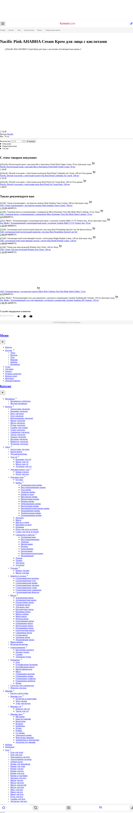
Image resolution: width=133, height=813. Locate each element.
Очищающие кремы (24, 676)
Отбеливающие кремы (31, 504)
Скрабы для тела (17, 799)
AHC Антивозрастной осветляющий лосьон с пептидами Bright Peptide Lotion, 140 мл (38, 241)
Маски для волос (17, 420)
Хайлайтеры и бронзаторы (27, 740)
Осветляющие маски (25, 621)
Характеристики (9, 146)
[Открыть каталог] (68, 808)
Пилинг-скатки (22, 652)
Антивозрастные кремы (31, 485)
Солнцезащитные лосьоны (27, 585)
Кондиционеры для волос (21, 418)
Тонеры (19, 558)
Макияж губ (15, 706)
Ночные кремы (27, 501)
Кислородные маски (25, 609)
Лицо (12, 353)
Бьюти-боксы (16, 452)
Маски (13, 595)
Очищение (15, 660)
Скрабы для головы (19, 427)
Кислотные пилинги (25, 650)
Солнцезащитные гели (26, 581)
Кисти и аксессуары (19, 693)
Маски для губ (22, 462)
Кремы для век (22, 472)
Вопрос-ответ (11, 376)
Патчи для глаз (22, 474)
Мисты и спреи (22, 522)
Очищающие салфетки (26, 678)
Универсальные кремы (31, 513)
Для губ (13, 457)
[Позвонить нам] (131, 24)
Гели (18, 662)
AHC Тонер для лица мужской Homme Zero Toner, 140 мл (25, 249)
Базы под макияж (23, 719)
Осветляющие (27, 549)
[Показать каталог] (2, 24)
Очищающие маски (24, 623)
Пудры (19, 728)
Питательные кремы (30, 506)
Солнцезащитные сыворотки (28, 590)
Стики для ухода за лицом (27, 532)
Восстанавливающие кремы (33, 487)
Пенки (18, 683)
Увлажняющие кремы (30, 511)
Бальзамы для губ (23, 459)
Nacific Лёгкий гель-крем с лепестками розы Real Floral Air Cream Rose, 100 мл (35, 184)
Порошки (20, 527)
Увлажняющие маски (25, 640)
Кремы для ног (17, 769)
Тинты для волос (17, 434)
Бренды (8, 347)
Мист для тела (16, 790)
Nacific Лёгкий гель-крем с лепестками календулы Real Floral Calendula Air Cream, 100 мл (39, 175)
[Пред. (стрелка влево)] (1, 812)
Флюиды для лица (18, 688)
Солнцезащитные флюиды (27, 592)
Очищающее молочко (25, 674)
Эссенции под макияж (25, 742)
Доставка (9, 369)
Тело (12, 357)
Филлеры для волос (19, 439)
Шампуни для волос (19, 441)
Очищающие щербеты (25, 681)
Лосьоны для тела (18, 778)
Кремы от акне (27, 494)
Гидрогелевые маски (25, 602)
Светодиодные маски (25, 630)
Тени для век (21, 701)
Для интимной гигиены (21, 759)
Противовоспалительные (32, 553)
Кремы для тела (17, 773)
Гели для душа (16, 752)
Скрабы (19, 654)
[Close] (2, 342)
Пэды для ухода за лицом (27, 529)
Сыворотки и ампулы (25, 535)
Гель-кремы (26, 490)
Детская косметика (18, 454)
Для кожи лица (17, 477)
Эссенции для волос (19, 444)
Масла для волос (17, 423)
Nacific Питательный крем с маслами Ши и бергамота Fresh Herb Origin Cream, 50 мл (37, 167)
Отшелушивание (17, 647)
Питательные (27, 551)
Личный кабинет (12, 381)
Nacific (10, 134)
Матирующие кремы (30, 499)
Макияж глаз (16, 696)
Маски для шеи (22, 573)
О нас (7, 367)
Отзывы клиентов (13, 374)
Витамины (15, 364)
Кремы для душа (17, 766)
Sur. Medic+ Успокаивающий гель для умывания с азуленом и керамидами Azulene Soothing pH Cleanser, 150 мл (49, 300)
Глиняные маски (23, 605)
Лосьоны (20, 518)
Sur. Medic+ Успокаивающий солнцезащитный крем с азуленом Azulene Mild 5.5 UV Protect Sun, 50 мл (45, 223)
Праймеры (20, 726)
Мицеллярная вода (24, 669)
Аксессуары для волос (20, 409)
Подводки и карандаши (26, 699)
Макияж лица (16, 714)
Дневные (25, 542)
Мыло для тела (17, 794)
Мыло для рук (16, 792)
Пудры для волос (17, 425)
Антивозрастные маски (26, 600)
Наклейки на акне (24, 525)
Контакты (9, 378)
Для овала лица (22, 607)
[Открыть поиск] (35, 808)
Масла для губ (22, 464)
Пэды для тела (16, 797)
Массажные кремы (29, 497)
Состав (5, 148)
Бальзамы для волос (19, 411)
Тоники (19, 560)
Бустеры (19, 480)
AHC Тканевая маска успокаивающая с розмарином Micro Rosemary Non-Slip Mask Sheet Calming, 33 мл (46, 214)
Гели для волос (17, 416)
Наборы (13, 362)
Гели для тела (16, 755)
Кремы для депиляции (20, 764)
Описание (6, 144)
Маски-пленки (22, 614)
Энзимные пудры (23, 657)
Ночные (24, 546)
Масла (18, 520)
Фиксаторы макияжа (25, 737)
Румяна (19, 730)
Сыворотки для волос (20, 432)
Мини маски (21, 616)
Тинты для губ (22, 711)
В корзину (31, 141)
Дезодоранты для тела (20, 757)
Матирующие (27, 544)
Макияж (14, 360)
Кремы (19, 483)
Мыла (18, 671)
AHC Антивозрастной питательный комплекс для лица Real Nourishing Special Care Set (38, 232)
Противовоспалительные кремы (35, 508)
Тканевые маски (23, 637)
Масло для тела (17, 787)
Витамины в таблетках (20, 401)
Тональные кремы (24, 735)
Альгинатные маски (25, 598)
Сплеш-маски (22, 635)
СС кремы (20, 733)
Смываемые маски (24, 633)
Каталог (8, 350)
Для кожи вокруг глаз (19, 469)
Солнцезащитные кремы (26, 583)
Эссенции (20, 565)
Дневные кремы (28, 492)
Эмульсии (20, 563)
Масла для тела (17, 783)
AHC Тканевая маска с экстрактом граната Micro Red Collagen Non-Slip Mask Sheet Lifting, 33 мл (43, 291)
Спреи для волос (17, 430)
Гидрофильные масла (25, 667)
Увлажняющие (27, 556)
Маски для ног (16, 780)
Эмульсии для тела (18, 801)
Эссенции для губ (23, 466)
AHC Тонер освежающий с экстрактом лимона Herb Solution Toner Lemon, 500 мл (36, 205)
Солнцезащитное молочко (27, 578)
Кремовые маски (23, 612)
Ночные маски (22, 619)
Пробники (9, 747)
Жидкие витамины (18, 403)
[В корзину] (100, 808)
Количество (5, 141)
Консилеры (21, 721)
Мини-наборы (16, 642)
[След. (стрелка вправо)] (4, 812)
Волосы (13, 355)
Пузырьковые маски (25, 628)
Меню (4, 335)
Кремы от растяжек (19, 776)
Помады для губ (23, 709)
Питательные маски (24, 626)
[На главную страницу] (67, 23)
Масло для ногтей (18, 785)
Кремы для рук (17, 771)
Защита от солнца (18, 576)
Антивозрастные (28, 537)
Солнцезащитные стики (26, 588)
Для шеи (14, 568)
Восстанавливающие (30, 539)
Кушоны (19, 723)
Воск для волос (17, 413)
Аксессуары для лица (19, 449)
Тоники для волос (18, 437)
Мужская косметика (19, 644)
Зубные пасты (16, 762)
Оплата (8, 371)
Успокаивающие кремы (31, 515)
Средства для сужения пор (22, 685)
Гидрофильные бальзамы (27, 664)
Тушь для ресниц (23, 703)
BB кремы (20, 716)
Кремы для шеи (22, 570)
